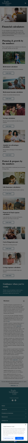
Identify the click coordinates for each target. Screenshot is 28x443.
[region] (14, 432)
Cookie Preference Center (8, 438)
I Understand (19, 438)
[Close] (25, 424)
